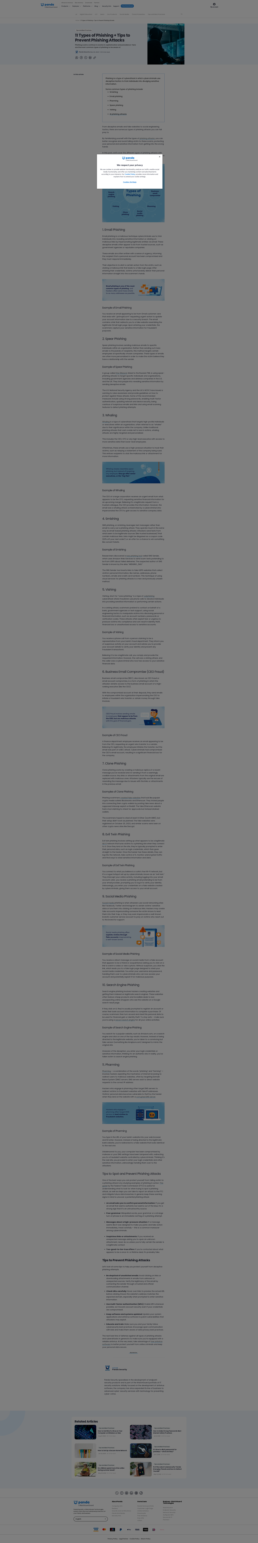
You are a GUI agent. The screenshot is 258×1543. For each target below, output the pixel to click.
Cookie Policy (130, 174)
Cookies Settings (129, 182)
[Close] (159, 157)
